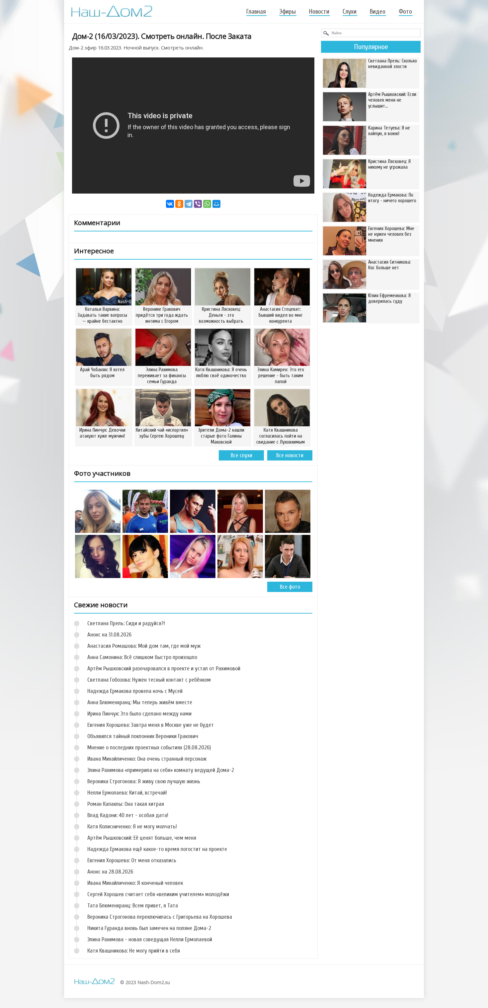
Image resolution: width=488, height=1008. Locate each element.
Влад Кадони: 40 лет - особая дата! (127, 815)
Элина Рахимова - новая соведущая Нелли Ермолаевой (149, 939)
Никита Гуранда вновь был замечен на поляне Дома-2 (149, 928)
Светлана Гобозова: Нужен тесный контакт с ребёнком (149, 680)
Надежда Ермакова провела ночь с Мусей (135, 691)
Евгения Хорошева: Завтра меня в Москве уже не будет (150, 725)
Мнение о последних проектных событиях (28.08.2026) (149, 747)
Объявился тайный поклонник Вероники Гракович (142, 736)
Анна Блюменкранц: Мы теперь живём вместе (139, 702)
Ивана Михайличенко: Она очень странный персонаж (146, 759)
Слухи (350, 11)
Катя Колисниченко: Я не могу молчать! (132, 826)
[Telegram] (189, 204)
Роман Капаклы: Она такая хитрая (125, 804)
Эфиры (287, 11)
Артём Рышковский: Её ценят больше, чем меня (141, 838)
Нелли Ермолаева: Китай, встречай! (127, 793)
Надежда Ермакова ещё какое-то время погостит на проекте (157, 849)
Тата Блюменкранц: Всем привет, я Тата (132, 905)
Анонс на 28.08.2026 (110, 872)
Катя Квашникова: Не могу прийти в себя (133, 951)
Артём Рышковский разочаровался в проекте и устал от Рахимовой (163, 668)
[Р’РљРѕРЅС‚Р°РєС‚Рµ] (170, 204)
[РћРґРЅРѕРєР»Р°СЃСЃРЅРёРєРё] (179, 204)
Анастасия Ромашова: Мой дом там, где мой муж (144, 646)
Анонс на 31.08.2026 (109, 634)
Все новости (289, 455)
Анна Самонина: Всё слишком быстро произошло (142, 657)
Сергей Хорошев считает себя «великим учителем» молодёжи (158, 894)
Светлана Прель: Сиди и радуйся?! (126, 623)
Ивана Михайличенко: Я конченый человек (135, 883)
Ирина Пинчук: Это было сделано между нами (139, 714)
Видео (377, 11)
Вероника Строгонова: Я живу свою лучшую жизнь (143, 781)
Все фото (290, 587)
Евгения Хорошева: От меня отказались (131, 860)
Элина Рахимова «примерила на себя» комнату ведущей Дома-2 (160, 770)
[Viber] (198, 204)
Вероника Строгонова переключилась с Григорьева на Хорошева (159, 917)
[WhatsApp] (207, 204)
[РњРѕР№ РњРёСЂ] (216, 204)
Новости (319, 11)
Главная (256, 11)
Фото (405, 11)
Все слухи (241, 455)
